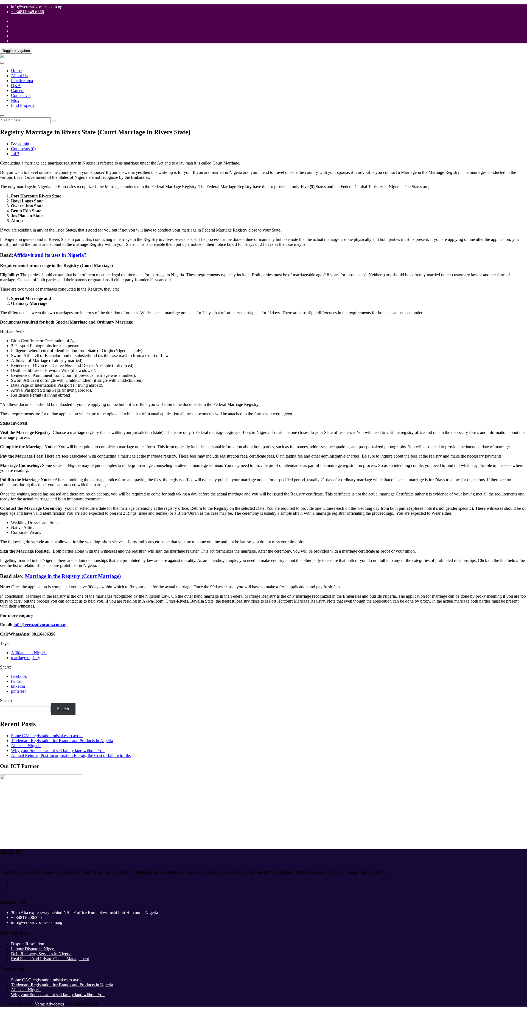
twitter (16, 681)
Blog (15, 100)
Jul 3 (15, 153)
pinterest (18, 691)
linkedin (18, 686)
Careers (17, 90)
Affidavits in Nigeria (29, 652)
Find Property (23, 105)
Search (6, 700)
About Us (19, 75)
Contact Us (20, 95)
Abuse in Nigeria (26, 745)
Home (16, 70)
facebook (19, 676)
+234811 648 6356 (27, 11)
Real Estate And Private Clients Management (50, 958)
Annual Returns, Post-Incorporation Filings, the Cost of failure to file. (71, 755)
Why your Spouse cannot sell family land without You (58, 750)
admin (23, 143)
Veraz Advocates (49, 1004)
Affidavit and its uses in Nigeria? (50, 255)
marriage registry (25, 657)
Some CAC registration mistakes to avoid (47, 735)
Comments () (23, 148)
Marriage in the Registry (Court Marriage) (73, 576)
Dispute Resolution (27, 944)
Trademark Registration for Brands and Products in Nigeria (62, 740)
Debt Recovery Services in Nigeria (41, 953)
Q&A (16, 85)
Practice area (22, 80)
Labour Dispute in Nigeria (34, 948)
